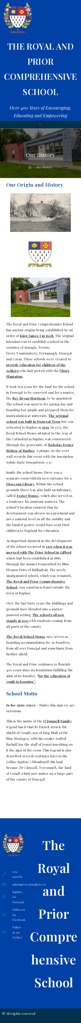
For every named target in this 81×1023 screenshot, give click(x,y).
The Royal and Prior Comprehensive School (53, 913)
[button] (40, 124)
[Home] (30, 167)
